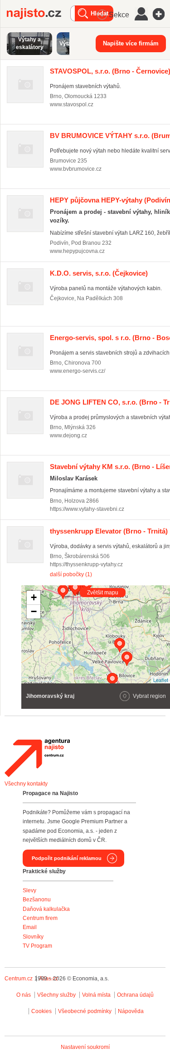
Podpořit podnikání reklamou (67, 858)
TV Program (37, 946)
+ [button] (34, 597)
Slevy (29, 890)
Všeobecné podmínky (85, 1011)
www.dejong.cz (68, 435)
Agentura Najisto (37, 758)
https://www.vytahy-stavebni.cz (87, 509)
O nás (23, 995)
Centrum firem (40, 918)
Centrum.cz (19, 978)
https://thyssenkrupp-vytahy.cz (86, 564)
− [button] (34, 611)
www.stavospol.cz (71, 104)
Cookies (41, 1011)
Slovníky (33, 937)
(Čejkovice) (99, 273)
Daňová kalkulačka (46, 909)
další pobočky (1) (71, 574)
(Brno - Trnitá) (109, 531)
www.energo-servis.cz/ (77, 371)
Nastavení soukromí (85, 1047)
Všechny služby (57, 995)
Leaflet (160, 679)
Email (30, 927)
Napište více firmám (131, 43)
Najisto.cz (38, 13)
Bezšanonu (37, 899)
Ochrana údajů (135, 995)
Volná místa (96, 995)
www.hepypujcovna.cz (77, 251)
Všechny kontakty (26, 784)
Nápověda (131, 1011)
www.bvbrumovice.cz (76, 169)
